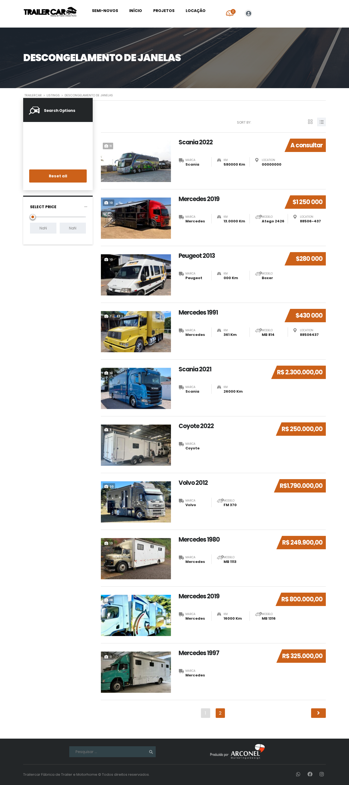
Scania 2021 (195, 369)
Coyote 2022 (196, 426)
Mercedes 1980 (199, 539)
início (135, 10)
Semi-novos (105, 10)
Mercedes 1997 (199, 653)
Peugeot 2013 (197, 256)
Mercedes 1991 (198, 312)
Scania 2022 (196, 142)
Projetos (163, 10)
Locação (196, 10)
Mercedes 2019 (199, 199)
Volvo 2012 (193, 483)
